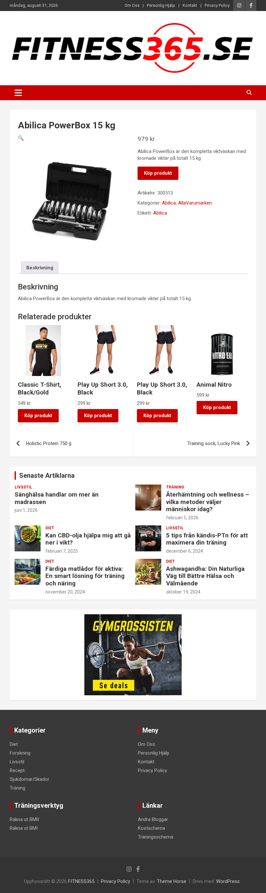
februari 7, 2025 (61, 551)
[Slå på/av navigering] (18, 92)
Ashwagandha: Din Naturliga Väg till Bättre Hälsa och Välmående (205, 576)
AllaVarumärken (195, 203)
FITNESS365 (81, 881)
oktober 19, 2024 (183, 591)
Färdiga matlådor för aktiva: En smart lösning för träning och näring (85, 576)
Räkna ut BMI (24, 828)
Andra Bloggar (153, 819)
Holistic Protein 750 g (48, 443)
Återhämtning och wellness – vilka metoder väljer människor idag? (207, 502)
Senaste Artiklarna (47, 475)
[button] (21, 138)
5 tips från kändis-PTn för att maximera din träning (207, 539)
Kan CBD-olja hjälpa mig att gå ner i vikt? (88, 539)
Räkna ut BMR (24, 819)
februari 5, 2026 (182, 517)
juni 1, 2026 (26, 510)
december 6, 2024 (184, 551)
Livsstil (23, 487)
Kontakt (190, 5)
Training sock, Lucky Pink (213, 443)
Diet (49, 528)
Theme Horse (171, 881)
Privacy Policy (217, 5)
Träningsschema (155, 837)
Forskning (20, 753)
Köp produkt (158, 173)
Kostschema (151, 828)
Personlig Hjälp (161, 5)
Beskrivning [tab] (39, 268)
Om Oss (132, 5)
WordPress (228, 881)
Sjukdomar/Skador (29, 779)
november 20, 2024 (65, 591)
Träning (175, 487)
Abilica (169, 203)
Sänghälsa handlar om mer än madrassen (57, 498)
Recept (17, 770)
